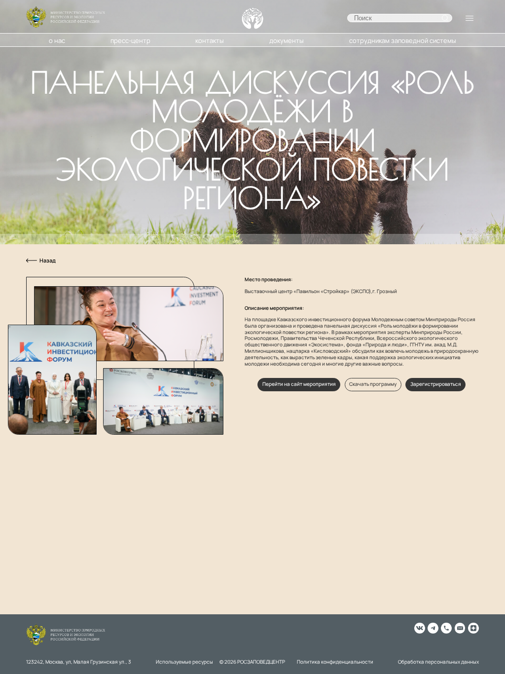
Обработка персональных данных (438, 662)
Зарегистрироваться (435, 384)
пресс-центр (130, 40)
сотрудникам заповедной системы (402, 40)
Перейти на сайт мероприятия (299, 384)
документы (286, 40)
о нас (57, 40)
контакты (209, 40)
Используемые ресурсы (184, 662)
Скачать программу (373, 384)
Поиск (445, 18)
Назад (47, 261)
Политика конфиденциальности (335, 662)
